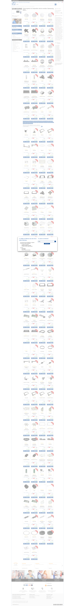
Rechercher (47, 243)
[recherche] (55, 241)
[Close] (57, 237)
